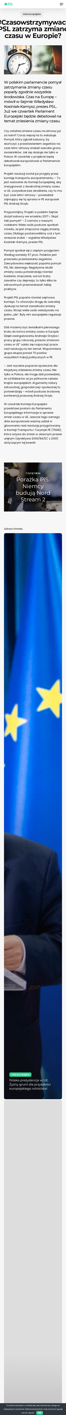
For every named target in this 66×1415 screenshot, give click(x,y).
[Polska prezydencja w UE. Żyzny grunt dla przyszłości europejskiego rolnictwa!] (33, 816)
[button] (61, 4)
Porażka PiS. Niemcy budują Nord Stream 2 (33, 487)
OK (39, 1412)
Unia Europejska (32, 14)
